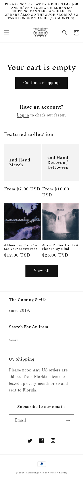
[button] (7, 33)
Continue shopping (41, 83)
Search (15, 340)
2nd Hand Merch (19, 162)
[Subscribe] (68, 420)
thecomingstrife (35, 473)
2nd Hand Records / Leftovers (57, 162)
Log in (23, 115)
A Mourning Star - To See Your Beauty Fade (20, 247)
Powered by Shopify (56, 473)
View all (41, 271)
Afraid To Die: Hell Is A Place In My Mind (60, 247)
